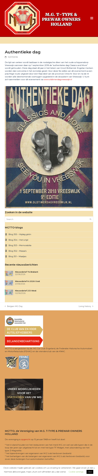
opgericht (25, 439)
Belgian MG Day (14, 306)
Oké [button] (90, 472)
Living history (85, 306)
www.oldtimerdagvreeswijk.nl (58, 79)
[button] (91, 18)
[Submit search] (90, 219)
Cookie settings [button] (76, 472)
